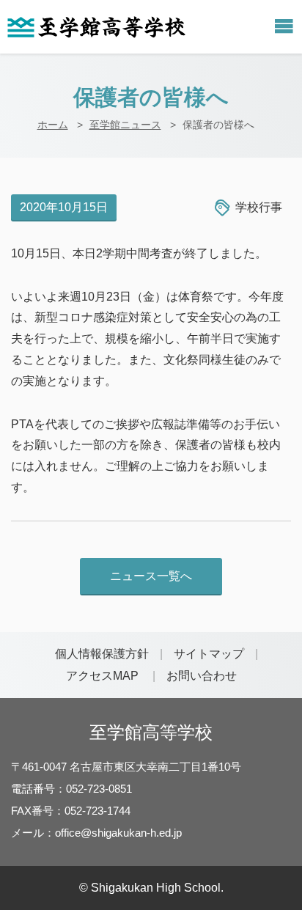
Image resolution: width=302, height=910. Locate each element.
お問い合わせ (201, 675)
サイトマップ (209, 653)
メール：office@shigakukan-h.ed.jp (96, 832)
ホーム (52, 125)
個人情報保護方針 (102, 653)
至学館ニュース (125, 125)
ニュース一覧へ (151, 576)
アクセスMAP (102, 675)
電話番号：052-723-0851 (71, 788)
